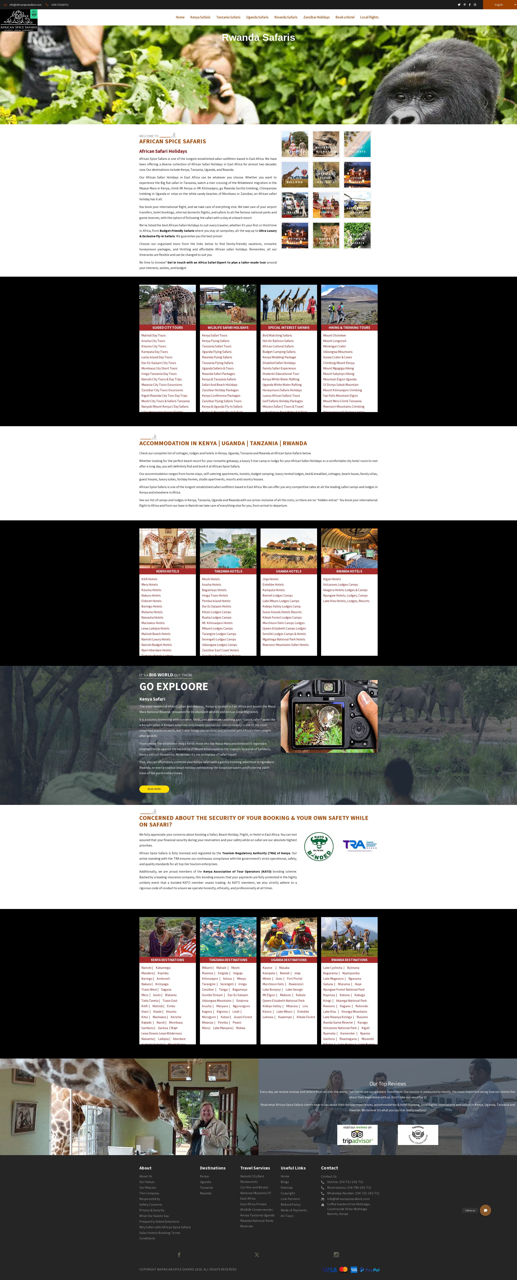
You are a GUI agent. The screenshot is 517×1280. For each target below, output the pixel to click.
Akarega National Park (351, 1000)
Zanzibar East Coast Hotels (220, 650)
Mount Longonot (334, 341)
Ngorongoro (241, 1006)
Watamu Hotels (152, 612)
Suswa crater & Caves (337, 357)
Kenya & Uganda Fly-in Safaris (222, 406)
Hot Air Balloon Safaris (278, 341)
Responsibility (149, 1199)
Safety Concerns (150, 1204)
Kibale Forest (306, 1017)
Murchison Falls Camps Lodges (284, 623)
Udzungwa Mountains (338, 352)
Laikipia (163, 1039)
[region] (258, 73)
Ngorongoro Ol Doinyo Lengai (343, 412)
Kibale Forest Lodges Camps (282, 617)
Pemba (223, 1022)
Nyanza (365, 1033)
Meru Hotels (149, 584)
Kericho (176, 1017)
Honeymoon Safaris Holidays (282, 390)
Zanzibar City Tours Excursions (162, 390)
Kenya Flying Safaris (215, 341)
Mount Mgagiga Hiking (338, 368)
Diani (144, 1011)
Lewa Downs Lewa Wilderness (161, 1033)
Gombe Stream (212, 995)
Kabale (301, 995)
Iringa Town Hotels (215, 595)
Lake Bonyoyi (272, 989)
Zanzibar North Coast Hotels (221, 656)
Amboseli (163, 978)
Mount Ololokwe (334, 335)
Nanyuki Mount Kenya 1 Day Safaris (164, 406)
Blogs (285, 1182)
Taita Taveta (149, 1000)
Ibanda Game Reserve (338, 1022)
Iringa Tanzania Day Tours (159, 374)
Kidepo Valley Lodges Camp (282, 606)
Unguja (238, 973)
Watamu (171, 995)
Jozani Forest (243, 1017)
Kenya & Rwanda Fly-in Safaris (222, 412)
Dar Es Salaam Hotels (216, 606)
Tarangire (208, 984)
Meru (144, 995)
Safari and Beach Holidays (219, 385)
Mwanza (207, 1022)
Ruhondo (361, 1006)
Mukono (285, 995)
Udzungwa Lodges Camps (219, 645)
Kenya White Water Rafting (281, 379)
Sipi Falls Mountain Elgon (340, 395)
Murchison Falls (273, 984)
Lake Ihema (346, 1044)
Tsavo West (149, 989)
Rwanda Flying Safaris (217, 357)
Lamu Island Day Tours (156, 357)
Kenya (204, 1176)
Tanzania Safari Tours (216, 346)
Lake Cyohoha (332, 968)
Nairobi (146, 968)
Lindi (235, 1011)
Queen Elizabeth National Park (284, 1000)
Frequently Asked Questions (159, 1221)
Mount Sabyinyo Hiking (338, 374)
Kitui (144, 1017)
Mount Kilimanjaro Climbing (342, 390)
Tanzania (206, 1187)
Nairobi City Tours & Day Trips (161, 379)
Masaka (284, 968)
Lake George (294, 989)
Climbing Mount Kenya (338, 363)
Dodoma (242, 1000)
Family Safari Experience (279, 368)
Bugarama (330, 973)
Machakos (159, 1017)
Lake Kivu (329, 1011)
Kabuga (359, 995)
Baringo (146, 978)
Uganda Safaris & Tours (218, 368)
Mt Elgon (269, 995)
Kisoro (267, 1011)
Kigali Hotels (332, 579)
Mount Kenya (177, 1044)
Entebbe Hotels (273, 584)
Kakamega (163, 968)
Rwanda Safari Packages (218, 374)
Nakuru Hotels (151, 595)
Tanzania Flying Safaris (217, 363)
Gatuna (328, 984)
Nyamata (329, 1033)
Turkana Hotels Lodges (157, 656)
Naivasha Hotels (152, 617)
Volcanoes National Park (340, 1028)
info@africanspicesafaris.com (348, 1199)
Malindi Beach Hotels (155, 634)
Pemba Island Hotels (216, 601)
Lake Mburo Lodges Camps (281, 601)
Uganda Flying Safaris (217, 352)
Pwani (237, 1022)
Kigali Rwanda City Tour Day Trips (164, 395)
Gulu (279, 978)
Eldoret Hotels (151, 601)
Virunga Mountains (354, 1011)
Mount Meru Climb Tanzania (342, 401)
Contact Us (329, 1176)
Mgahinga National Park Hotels (284, 639)
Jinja (297, 973)
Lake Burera (366, 1044)
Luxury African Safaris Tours (281, 395)
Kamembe (347, 1033)
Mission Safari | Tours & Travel (283, 406)
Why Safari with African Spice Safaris (165, 1227)
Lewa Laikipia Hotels (155, 628)
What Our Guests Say (154, 1216)
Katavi (225, 1017)
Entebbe (303, 1011)
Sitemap (287, 1187)
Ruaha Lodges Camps (216, 617)
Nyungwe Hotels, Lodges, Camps (345, 595)
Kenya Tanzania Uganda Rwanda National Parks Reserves (257, 1220)
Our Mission (147, 1187)
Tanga (223, 989)
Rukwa (240, 1028)
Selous (227, 978)
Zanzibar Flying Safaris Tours (222, 401)
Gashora (329, 1039)
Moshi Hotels (211, 579)
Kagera (207, 1011)
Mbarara (292, 1006)
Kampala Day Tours (154, 352)
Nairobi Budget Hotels (156, 645)
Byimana (353, 968)
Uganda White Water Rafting (282, 385)
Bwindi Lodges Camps (278, 595)
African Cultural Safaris (278, 346)
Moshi (235, 968)
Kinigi (327, 1000)
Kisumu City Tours (153, 346)
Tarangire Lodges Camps (219, 634)
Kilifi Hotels (149, 579)
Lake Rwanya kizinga (337, 1017)
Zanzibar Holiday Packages (220, 390)
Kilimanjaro (210, 978)
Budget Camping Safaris (279, 352)
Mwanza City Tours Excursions (161, 385)
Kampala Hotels (274, 590)
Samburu (147, 1028)
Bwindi (284, 973)
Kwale (157, 1011)
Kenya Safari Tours (214, 335)
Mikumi (207, 968)
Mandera (147, 973)
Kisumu (171, 1011)
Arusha (206, 1006)
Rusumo (362, 1017)
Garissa (163, 1028)
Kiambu (163, 973)
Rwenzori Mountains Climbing (344, 406)
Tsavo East (170, 1000)
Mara (205, 1028)
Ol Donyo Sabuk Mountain (340, 385)
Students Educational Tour (281, 374)
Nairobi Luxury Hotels (156, 639)
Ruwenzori (296, 984)
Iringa (243, 984)
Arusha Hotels (211, 584)
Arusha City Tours (153, 341)
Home (285, 1176)
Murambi (367, 1039)
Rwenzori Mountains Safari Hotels (286, 645)
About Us (145, 1176)
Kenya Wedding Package (279, 357)
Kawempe (285, 1017)
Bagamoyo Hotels (214, 590)
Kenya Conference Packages (221, 395)
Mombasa (176, 1022)
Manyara (222, 1006)
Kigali (365, 1028)
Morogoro (209, 1017)
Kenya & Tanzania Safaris (219, 379)
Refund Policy (291, 1204)
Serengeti (227, 984)
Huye (358, 984)
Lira (305, 1006)
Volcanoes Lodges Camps (340, 584)
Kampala (269, 973)
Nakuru (146, 984)
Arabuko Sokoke (152, 1044)
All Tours (287, 1216)
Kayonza (329, 995)
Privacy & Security (152, 1210)
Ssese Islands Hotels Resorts (282, 612)
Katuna (345, 995)
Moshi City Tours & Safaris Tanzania (165, 401)
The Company (149, 1193)
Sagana (166, 989)
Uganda (205, 1182)
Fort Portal (294, 978)
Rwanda (205, 1193)
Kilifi (144, 1006)
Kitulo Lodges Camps (216, 612)
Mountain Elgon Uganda (339, 379)
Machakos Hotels (153, 623)
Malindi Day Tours (153, 335)
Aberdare (179, 1039)
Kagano (345, 1006)
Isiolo (157, 995)
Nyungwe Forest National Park (344, 989)
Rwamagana (348, 1039)
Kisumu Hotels (151, 590)
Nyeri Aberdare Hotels (156, 650)
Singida (223, 973)
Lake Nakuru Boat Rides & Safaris (285, 412)
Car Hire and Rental (254, 1187)
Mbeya (241, 978)
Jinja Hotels (270, 579)
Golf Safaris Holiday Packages (283, 401)
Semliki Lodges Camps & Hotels (284, 634)
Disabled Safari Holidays (279, 363)
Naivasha (147, 1039)
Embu (171, 1006)
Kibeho (328, 1044)
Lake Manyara (222, 1028)
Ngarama (354, 978)
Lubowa (268, 1017)
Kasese (267, 968)
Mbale (267, 978)
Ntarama (344, 984)
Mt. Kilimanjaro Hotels (217, 623)
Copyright (288, 1193)
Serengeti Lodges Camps (219, 639)
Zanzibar (208, 989)
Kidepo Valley (272, 1006)
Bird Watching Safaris (277, 335)
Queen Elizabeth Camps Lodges (284, 628)
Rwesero (329, 1006)
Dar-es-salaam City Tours (158, 363)
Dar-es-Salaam (238, 995)
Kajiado (146, 1022)
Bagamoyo (239, 989)
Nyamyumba (350, 973)
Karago (363, 1022)
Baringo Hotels (151, 606)
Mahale (221, 968)
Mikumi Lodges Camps (217, 628)
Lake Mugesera (333, 978)
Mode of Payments (294, 1210)
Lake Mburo (284, 1011)
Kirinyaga (161, 984)
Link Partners (290, 1199)
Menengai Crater (334, 346)
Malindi (157, 1006)
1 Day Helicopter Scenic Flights (162, 412)
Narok (161, 1022)
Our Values (146, 1182)
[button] (485, 1210)
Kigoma (222, 1011)
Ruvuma (207, 973)
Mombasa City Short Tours (159, 368)
